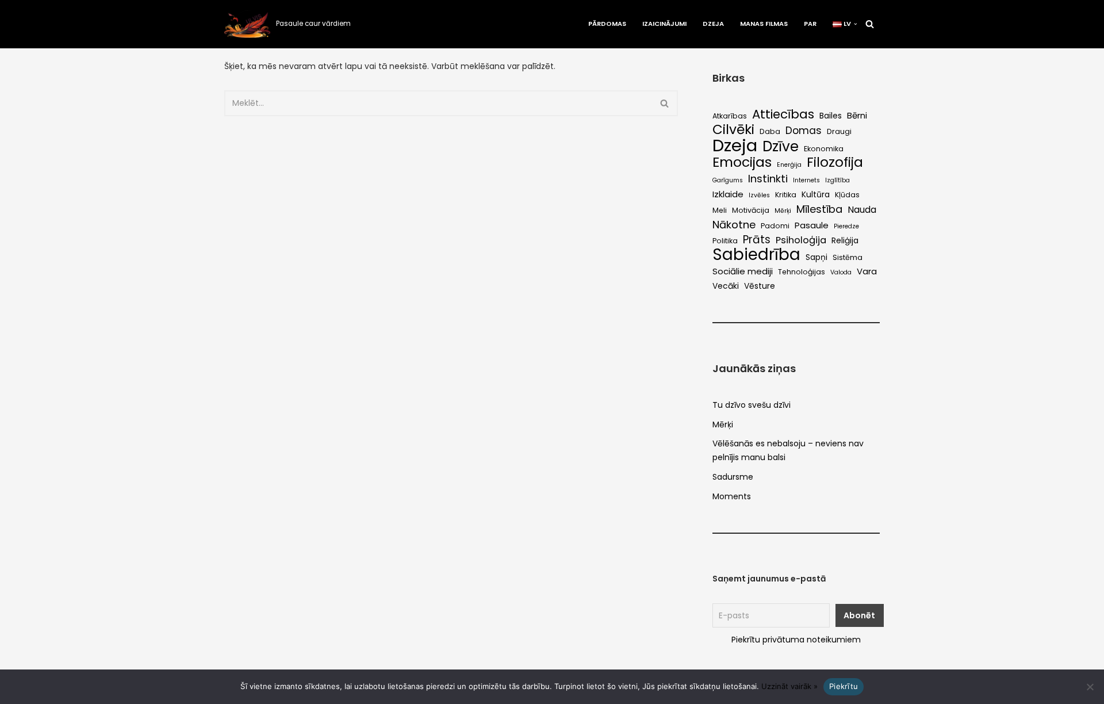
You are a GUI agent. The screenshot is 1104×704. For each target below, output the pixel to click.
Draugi (839, 131)
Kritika (785, 195)
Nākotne (734, 225)
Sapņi (816, 257)
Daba (770, 131)
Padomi (775, 226)
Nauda (862, 209)
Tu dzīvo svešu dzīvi (751, 405)
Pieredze (846, 226)
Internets (806, 180)
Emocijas (742, 162)
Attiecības (783, 114)
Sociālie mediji (742, 271)
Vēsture (759, 286)
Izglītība (837, 180)
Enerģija (789, 164)
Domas (803, 130)
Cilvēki (733, 130)
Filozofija (835, 163)
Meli (719, 210)
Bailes (830, 115)
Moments (731, 496)
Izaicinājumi (664, 23)
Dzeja (713, 23)
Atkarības (729, 116)
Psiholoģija (801, 240)
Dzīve (780, 147)
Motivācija (750, 210)
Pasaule (812, 225)
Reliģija (844, 240)
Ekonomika (824, 149)
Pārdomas (607, 23)
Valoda (841, 272)
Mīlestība (819, 209)
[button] (855, 24)
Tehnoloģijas (801, 272)
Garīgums (727, 180)
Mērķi (783, 210)
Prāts (756, 240)
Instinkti (768, 179)
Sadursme (732, 477)
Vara (867, 271)
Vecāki (725, 286)
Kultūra (816, 194)
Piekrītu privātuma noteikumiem (796, 639)
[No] (1089, 686)
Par (810, 23)
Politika (725, 241)
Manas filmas (764, 23)
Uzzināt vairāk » (789, 686)
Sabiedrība (756, 255)
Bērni (857, 115)
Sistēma (847, 257)
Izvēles (759, 195)
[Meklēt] (869, 24)
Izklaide (727, 194)
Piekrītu (843, 686)
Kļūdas (847, 195)
